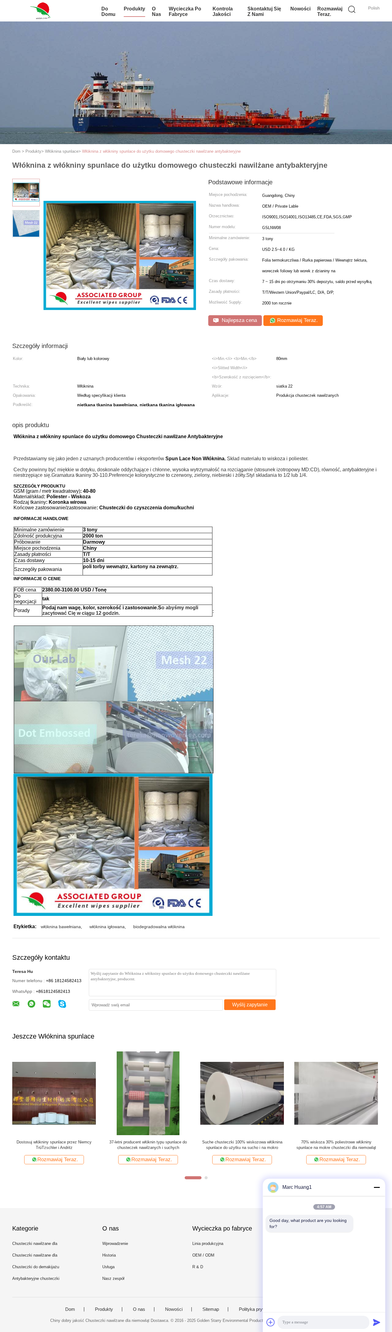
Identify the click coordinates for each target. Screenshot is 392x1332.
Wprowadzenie (115, 1243)
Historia (109, 1255)
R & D (197, 1267)
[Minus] (376, 1187)
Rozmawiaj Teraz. (329, 11)
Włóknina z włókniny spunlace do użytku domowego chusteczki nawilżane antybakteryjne (161, 151)
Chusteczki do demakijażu (35, 1267)
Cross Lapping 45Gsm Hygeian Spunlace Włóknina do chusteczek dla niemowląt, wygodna (148, 1145)
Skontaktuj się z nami (264, 11)
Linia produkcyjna (207, 1243)
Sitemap (210, 1309)
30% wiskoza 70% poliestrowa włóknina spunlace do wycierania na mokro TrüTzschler (54, 1145)
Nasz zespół (113, 1278)
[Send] (377, 1322)
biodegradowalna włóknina (159, 926)
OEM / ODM (203, 1255)
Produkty (134, 8)
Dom (70, 1309)
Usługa (108, 1267)
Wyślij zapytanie (250, 1004)
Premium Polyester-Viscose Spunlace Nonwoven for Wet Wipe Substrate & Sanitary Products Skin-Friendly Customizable (336, 1145)
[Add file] (270, 1322)
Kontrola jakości (223, 11)
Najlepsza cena (238, 320)
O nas (156, 11)
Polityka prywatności (259, 1309)
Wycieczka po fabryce (185, 11)
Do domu (108, 11)
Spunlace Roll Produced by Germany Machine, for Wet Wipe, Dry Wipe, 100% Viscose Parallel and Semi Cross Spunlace (242, 1145)
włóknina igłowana (107, 926)
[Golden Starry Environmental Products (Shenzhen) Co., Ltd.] (42, 10)
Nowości (300, 8)
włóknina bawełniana (61, 926)
